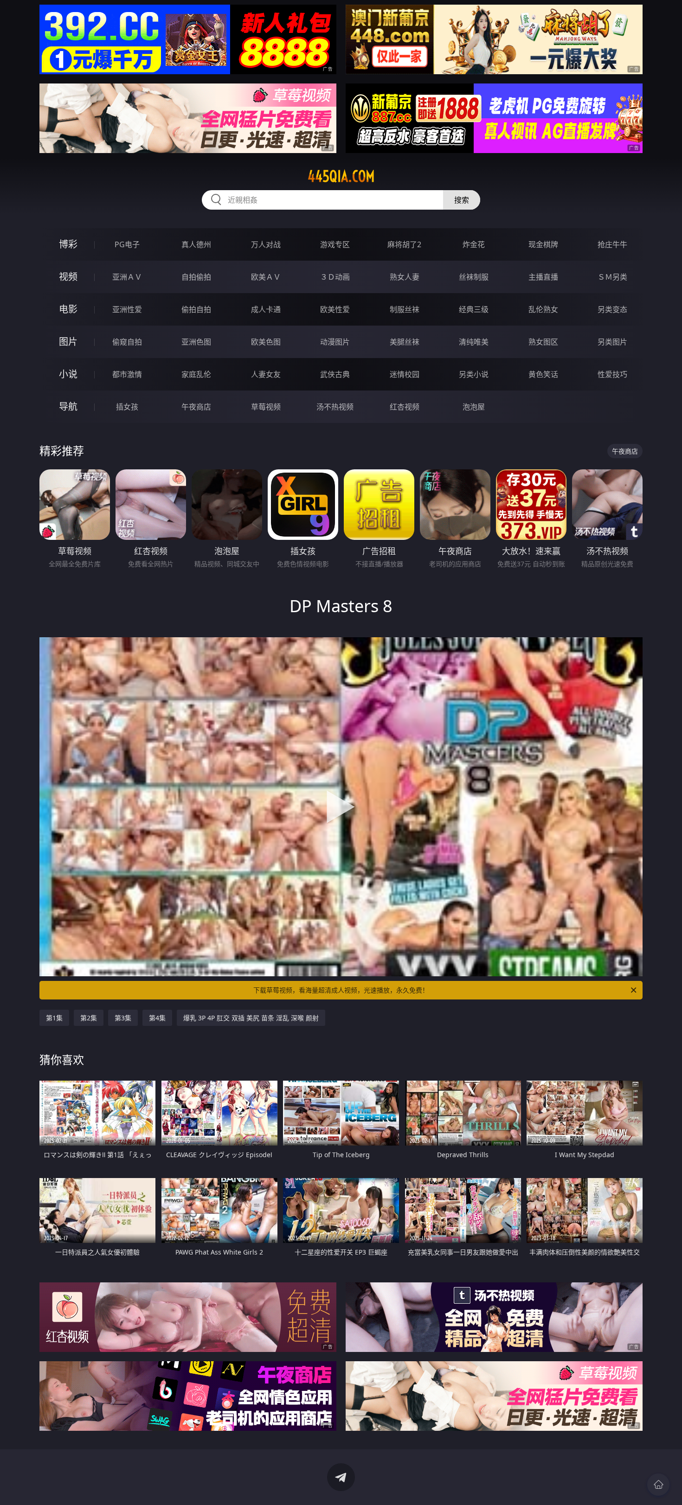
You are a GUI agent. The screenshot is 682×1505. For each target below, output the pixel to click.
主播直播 (543, 277)
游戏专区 (335, 244)
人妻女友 (266, 374)
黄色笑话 (543, 374)
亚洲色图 (196, 342)
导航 (68, 406)
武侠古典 (335, 374)
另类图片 (612, 342)
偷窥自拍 (127, 342)
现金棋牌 (543, 244)
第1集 (54, 1017)
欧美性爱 (335, 309)
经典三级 (474, 309)
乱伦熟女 (543, 309)
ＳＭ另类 (612, 277)
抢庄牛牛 (612, 244)
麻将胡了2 (404, 244)
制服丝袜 (404, 309)
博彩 (68, 244)
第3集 (123, 1017)
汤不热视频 (335, 407)
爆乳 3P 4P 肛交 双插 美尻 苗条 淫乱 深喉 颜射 (251, 1017)
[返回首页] (658, 1484)
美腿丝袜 (404, 342)
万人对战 (266, 244)
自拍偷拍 (196, 277)
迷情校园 (404, 374)
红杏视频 (404, 407)
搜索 (461, 200)
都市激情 (127, 374)
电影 (68, 309)
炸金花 (474, 244)
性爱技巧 (612, 374)
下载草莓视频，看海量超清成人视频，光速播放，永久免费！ (341, 990)
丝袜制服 (474, 277)
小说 (68, 374)
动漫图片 (335, 342)
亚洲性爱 (127, 309)
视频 (68, 276)
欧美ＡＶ (266, 277)
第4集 (157, 1017)
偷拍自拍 (196, 309)
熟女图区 (543, 342)
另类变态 (612, 309)
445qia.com (341, 176)
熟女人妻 (404, 277)
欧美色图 (266, 342)
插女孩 (127, 407)
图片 (68, 341)
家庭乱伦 (196, 374)
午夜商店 (196, 407)
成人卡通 (266, 309)
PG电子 (127, 244)
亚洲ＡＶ (127, 277)
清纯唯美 (474, 342)
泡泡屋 (474, 407)
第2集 (88, 1017)
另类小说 (474, 374)
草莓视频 (266, 407)
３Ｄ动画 (335, 277)
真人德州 (196, 244)
